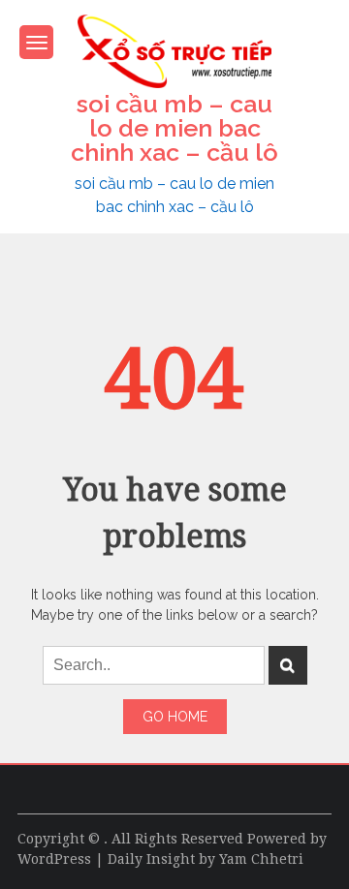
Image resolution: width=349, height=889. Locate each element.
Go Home (175, 716)
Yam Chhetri (261, 859)
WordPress (54, 859)
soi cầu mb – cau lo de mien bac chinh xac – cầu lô (174, 128)
